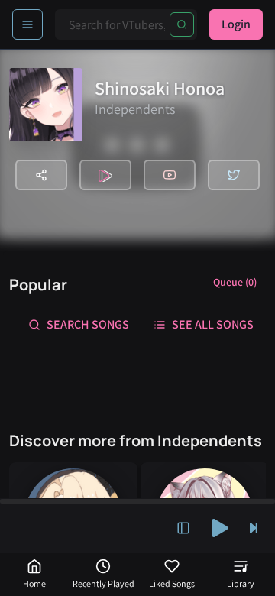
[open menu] (27, 24)
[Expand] (183, 528)
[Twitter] (234, 175)
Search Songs (88, 324)
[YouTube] (170, 175)
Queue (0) (235, 282)
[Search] (182, 24)
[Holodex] (105, 175)
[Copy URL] (41, 175)
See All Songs (213, 324)
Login (236, 24)
